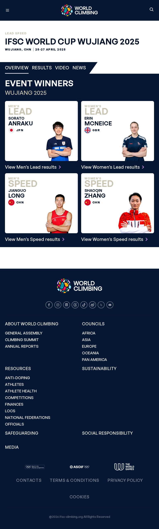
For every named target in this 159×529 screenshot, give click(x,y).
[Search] (151, 9)
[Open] (26, 10)
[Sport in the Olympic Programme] (34, 467)
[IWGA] (124, 467)
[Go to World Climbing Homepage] (79, 10)
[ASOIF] (79, 467)
